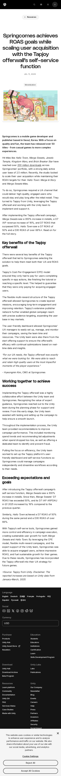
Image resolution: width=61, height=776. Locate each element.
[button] (30, 17)
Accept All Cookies (30, 771)
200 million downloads (29, 165)
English (5, 596)
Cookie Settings (30, 756)
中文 (49, 596)
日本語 (22, 596)
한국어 (23, 600)
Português (40, 596)
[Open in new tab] (18, 646)
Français (30, 596)
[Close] (58, 733)
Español (5, 600)
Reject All (30, 763)
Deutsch (13, 596)
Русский (14, 600)
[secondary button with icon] (55, 4)
